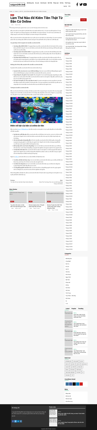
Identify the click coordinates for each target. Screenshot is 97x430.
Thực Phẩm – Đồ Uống (71, 295)
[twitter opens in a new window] (15, 421)
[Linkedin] (77, 384)
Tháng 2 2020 (69, 236)
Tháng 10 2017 (69, 243)
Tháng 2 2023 (69, 156)
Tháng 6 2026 (69, 58)
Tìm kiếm (67, 14)
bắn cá (17, 156)
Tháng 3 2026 (69, 63)
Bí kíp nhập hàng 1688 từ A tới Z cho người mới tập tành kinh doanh (75, 38)
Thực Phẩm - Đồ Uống (70, 372)
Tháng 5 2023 (69, 148)
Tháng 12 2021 (69, 190)
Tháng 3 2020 (69, 233)
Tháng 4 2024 (69, 119)
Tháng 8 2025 (69, 79)
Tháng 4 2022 (69, 180)
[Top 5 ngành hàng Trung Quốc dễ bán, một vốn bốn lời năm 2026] (69, 323)
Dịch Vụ (67, 263)
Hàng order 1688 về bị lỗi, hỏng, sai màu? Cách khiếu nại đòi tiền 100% (76, 30)
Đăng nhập (68, 393)
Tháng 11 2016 (69, 246)
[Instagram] (67, 384)
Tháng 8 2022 (69, 169)
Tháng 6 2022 (69, 175)
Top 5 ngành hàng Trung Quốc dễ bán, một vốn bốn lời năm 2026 (76, 34)
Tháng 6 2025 (69, 84)
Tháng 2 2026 (69, 66)
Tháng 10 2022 (69, 167)
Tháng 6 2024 (69, 114)
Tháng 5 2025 (69, 87)
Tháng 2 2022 (69, 185)
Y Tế (69, 6)
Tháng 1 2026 (69, 68)
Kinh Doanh (43, 3)
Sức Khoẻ (68, 287)
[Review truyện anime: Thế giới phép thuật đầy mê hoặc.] (36, 197)
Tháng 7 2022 (69, 172)
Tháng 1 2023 (69, 159)
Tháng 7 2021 (69, 198)
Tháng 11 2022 (69, 164)
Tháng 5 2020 (69, 228)
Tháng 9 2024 (69, 108)
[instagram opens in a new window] (21, 421)
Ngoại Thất (68, 277)
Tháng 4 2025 (69, 90)
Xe (66, 301)
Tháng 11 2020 (69, 212)
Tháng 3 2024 (69, 121)
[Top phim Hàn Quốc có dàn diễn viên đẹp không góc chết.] (18, 197)
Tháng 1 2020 (69, 238)
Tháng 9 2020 (69, 217)
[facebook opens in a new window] (13, 421)
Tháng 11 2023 (69, 132)
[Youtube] (81, 384)
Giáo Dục (68, 271)
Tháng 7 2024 (69, 111)
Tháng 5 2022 (69, 177)
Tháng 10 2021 (69, 196)
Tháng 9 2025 (69, 76)
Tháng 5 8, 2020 (17, 24)
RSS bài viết (68, 396)
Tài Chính (68, 290)
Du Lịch (37, 3)
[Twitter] (74, 384)
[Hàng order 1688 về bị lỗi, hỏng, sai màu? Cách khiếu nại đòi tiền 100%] (69, 312)
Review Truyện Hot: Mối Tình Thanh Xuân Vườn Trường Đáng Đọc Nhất (54, 206)
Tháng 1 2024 (69, 127)
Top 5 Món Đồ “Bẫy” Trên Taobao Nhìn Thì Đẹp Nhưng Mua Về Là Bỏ (76, 47)
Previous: (21, 181)
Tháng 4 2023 (69, 151)
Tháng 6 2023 (69, 145)
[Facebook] (70, 384)
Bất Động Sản (30, 3)
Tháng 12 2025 (69, 71)
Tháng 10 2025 (69, 74)
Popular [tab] (73, 308)
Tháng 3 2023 (69, 153)
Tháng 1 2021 (69, 206)
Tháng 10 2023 (69, 135)
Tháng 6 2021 (69, 201)
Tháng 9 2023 (69, 137)
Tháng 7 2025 (69, 82)
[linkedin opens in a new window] (18, 421)
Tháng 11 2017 (69, 241)
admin (12, 24)
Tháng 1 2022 (69, 188)
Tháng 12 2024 (69, 100)
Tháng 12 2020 (69, 209)
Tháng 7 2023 (69, 143)
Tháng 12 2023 (69, 129)
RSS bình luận (69, 398)
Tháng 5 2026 (69, 61)
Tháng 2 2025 (69, 95)
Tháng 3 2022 (69, 182)
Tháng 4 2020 (69, 230)
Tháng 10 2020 (69, 214)
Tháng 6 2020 (69, 225)
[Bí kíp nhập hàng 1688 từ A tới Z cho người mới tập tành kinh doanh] (69, 330)
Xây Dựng (68, 298)
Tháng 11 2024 (69, 103)
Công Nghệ (68, 261)
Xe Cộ (65, 6)
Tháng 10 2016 (69, 249)
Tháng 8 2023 (69, 140)
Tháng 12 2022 (69, 161)
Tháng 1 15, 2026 (36, 208)
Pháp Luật (55, 3)
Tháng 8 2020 (69, 220)
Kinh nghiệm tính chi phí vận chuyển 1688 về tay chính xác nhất (76, 43)
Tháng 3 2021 (69, 204)
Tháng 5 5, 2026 (18, 208)
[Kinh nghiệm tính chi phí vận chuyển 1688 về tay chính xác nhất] (69, 339)
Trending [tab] (80, 308)
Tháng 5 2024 (69, 116)
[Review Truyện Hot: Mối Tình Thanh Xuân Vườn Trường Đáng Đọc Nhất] (55, 197)
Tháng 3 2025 (69, 92)
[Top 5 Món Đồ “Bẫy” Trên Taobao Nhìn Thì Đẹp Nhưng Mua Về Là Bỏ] (69, 349)
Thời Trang (67, 3)
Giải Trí (12, 201)
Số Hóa (61, 3)
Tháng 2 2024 (69, 124)
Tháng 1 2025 (69, 98)
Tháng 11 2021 (69, 193)
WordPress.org (69, 401)
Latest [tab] (67, 308)
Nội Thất (50, 3)
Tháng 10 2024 (69, 106)
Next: (51, 182)
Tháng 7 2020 (69, 222)
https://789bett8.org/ (23, 129)
